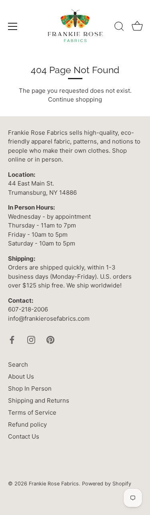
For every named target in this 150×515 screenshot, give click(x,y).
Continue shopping (75, 99)
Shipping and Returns (38, 400)
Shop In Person (30, 388)
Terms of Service (32, 412)
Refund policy (27, 424)
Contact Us (23, 436)
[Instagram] (31, 339)
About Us (21, 376)
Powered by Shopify (106, 484)
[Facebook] (12, 339)
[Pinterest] (50, 339)
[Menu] (13, 26)
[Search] (119, 27)
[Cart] (137, 27)
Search (18, 364)
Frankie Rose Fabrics (54, 484)
